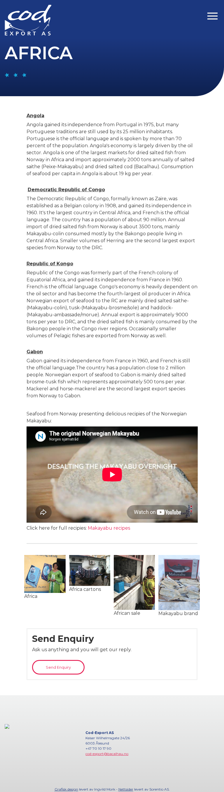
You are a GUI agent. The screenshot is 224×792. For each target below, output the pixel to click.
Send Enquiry (58, 667)
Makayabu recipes (109, 528)
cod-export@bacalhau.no (106, 753)
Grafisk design (66, 789)
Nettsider (125, 789)
